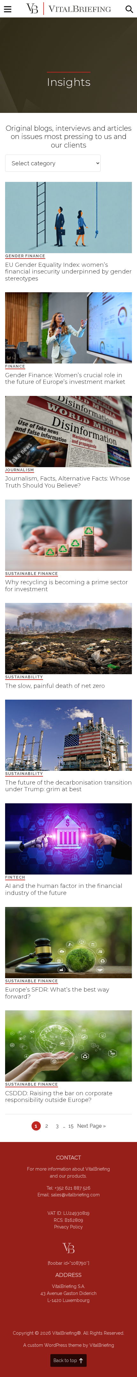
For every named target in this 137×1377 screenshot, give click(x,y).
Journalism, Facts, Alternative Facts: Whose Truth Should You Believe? (67, 482)
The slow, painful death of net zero (55, 685)
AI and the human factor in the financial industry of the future (63, 889)
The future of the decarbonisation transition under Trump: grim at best (68, 786)
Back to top (65, 1360)
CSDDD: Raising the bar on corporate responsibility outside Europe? (58, 1097)
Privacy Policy (68, 1226)
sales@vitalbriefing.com (75, 1194)
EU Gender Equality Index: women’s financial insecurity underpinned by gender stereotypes (68, 271)
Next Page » (91, 1127)
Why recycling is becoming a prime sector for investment (66, 586)
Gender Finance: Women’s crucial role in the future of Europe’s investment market (65, 379)
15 (72, 1126)
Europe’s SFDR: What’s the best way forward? (57, 993)
